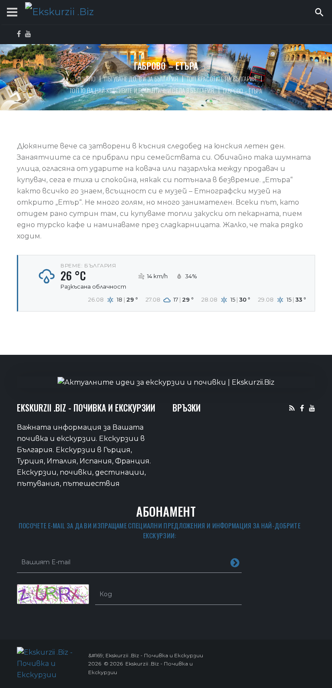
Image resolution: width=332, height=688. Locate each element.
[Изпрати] (235, 562)
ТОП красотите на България (222, 78)
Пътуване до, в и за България (141, 78)
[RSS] (292, 408)
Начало (85, 78)
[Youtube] (312, 408)
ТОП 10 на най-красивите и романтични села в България (142, 90)
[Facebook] (302, 408)
